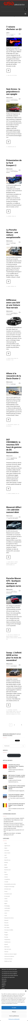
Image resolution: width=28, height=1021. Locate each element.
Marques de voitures (9, 918)
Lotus (5, 915)
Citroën (6, 877)
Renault (6, 944)
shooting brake (9, 564)
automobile (10, 709)
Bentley (6, 862)
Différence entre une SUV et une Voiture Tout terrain (13, 304)
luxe (19, 634)
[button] (26, 991)
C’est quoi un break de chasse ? (16, 823)
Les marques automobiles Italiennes (10, 975)
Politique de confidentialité (14, 1019)
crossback (13, 493)
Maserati (16, 518)
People (5, 932)
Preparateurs (9, 592)
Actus (12, 35)
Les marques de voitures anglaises (9, 973)
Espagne (4, 983)
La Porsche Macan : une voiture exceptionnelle (13, 233)
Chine (3, 986)
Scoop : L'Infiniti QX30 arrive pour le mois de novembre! (14, 656)
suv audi (15, 75)
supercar (19, 637)
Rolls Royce (6, 946)
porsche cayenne (13, 637)
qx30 (15, 712)
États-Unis (4, 979)
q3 (10, 75)
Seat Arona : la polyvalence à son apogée (13, 91)
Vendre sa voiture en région (10, 954)
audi (8, 75)
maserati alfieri (13, 563)
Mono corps (13, 358)
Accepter (14, 1007)
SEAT (13, 146)
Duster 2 (15, 424)
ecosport (9, 216)
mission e (16, 636)
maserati (8, 563)
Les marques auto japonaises (8, 977)
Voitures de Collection (9, 956)
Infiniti (15, 666)
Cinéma (6, 874)
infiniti (14, 711)
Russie (3, 988)
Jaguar (5, 903)
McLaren (6, 922)
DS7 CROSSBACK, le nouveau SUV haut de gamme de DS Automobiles (14, 446)
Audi (5, 855)
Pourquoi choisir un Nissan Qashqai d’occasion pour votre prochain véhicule (16, 787)
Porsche (8, 244)
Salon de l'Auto (7, 949)
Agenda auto (7, 845)
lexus (17, 711)
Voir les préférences (14, 1015)
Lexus (5, 913)
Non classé (6, 927)
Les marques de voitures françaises (9, 971)
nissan (7, 712)
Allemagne (4, 981)
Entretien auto (7, 889)
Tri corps (8, 359)
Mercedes (6, 925)
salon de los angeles (10, 714)
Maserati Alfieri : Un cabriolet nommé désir (13, 510)
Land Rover (6, 910)
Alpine (5, 848)
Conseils (6, 881)
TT (10, 359)
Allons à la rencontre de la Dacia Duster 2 (13, 376)
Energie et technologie (9, 886)
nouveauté (11, 712)
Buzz (15, 243)
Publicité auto (7, 942)
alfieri (9, 561)
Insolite (6, 901)
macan (9, 286)
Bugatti (6, 867)
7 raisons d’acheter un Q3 (13, 28)
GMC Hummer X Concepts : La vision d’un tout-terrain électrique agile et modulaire (16, 777)
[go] (23, 746)
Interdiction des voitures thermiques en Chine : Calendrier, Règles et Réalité (16, 766)
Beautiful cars (14, 458)
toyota (18, 714)
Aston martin (7, 853)
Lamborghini (7, 908)
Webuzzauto (9, 97)
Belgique (4, 984)
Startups (6, 951)
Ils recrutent (7, 896)
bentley (12, 561)
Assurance (6, 850)
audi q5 (11, 634)
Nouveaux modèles (10, 459)
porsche (12, 286)
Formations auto (8, 893)
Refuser (14, 1011)
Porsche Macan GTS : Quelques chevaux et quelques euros (13, 582)
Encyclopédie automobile (10, 884)
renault (18, 712)
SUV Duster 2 (8, 426)
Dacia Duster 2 (10, 424)
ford (13, 216)
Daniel (5, 823)
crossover (10, 146)
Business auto (7, 869)
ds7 (16, 493)
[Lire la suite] (8, 72)
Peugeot (6, 934)
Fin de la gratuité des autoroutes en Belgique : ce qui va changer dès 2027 (16, 805)
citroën (9, 493)
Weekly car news (8, 961)
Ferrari (5, 891)
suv (12, 75)
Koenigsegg (6, 905)
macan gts (11, 636)
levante (16, 561)
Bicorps (9, 358)
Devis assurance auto (14, 755)
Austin (5, 857)
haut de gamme (9, 711)
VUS (12, 359)
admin (7, 32)
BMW (5, 865)
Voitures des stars (8, 958)
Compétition (7, 879)
